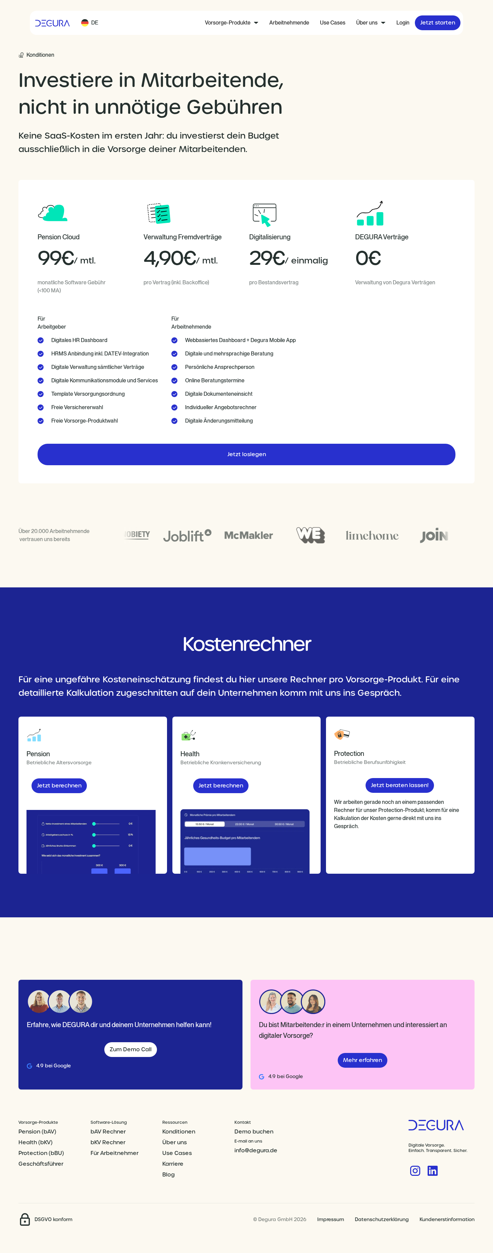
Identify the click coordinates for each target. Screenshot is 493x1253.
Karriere (172, 1163)
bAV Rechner (108, 1131)
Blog (168, 1174)
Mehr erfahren (362, 1060)
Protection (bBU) (41, 1153)
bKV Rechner (108, 1142)
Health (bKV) (35, 1142)
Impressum (330, 1219)
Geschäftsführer (40, 1163)
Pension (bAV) (37, 1131)
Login (402, 22)
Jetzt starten (437, 22)
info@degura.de (255, 1150)
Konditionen (178, 1131)
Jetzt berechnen (59, 785)
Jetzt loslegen (246, 454)
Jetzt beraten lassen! (400, 785)
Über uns (174, 1142)
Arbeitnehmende (289, 22)
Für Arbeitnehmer (115, 1153)
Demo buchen (253, 1131)
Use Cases (332, 22)
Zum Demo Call (131, 1049)
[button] (90, 23)
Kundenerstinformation (447, 1219)
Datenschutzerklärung (382, 1219)
